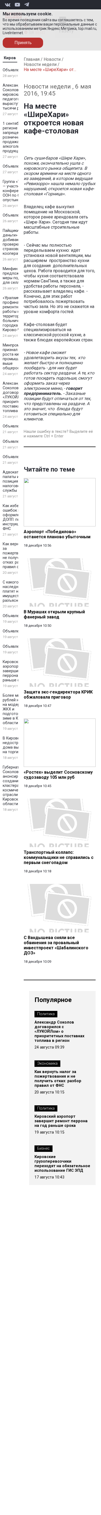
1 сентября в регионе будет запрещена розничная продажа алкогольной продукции (16, 137)
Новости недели (40, 64)
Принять (23, 42)
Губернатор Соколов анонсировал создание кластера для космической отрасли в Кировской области (15, 785)
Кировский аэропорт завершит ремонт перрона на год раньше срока (61, 1121)
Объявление (14, 70)
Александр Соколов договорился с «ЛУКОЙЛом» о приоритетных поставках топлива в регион (59, 1031)
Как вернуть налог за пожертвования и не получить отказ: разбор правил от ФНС (57, 1079)
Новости (52, 59)
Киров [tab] (10, 58)
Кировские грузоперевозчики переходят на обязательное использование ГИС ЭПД (62, 1164)
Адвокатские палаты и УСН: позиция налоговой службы (16, 481)
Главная (32, 59)
